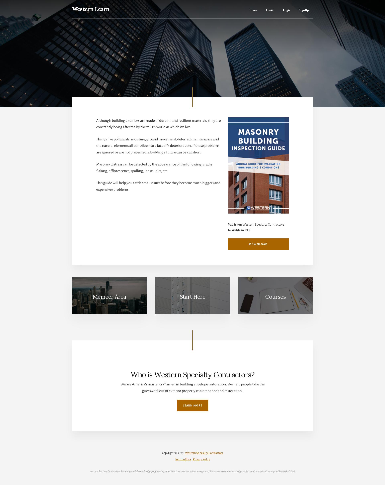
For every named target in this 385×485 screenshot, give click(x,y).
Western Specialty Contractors (204, 453)
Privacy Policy (201, 459)
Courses (275, 296)
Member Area (109, 296)
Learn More (192, 405)
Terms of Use (183, 459)
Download (258, 244)
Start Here (192, 296)
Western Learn (90, 9)
